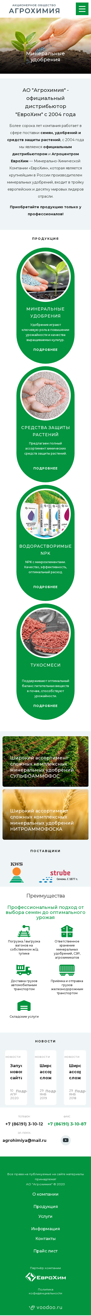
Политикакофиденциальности (45, 1291)
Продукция (45, 1206)
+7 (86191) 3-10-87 (67, 1124)
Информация (45, 1228)
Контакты (45, 1238)
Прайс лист (45, 1251)
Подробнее (45, 350)
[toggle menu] (82, 9)
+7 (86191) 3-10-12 (24, 1124)
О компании (45, 1194)
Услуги (45, 1216)
